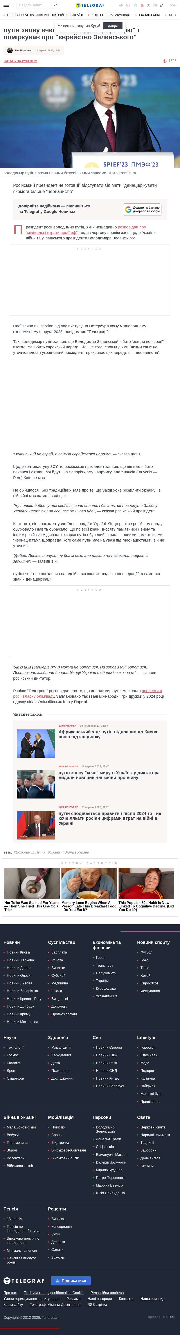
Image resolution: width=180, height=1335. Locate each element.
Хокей (145, 975)
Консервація (61, 1226)
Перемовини (17, 1142)
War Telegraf (68, 766)
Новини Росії (106, 1063)
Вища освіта (61, 999)
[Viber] (128, 5)
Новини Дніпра (19, 968)
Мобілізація (61, 1117)
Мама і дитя (61, 1047)
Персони (102, 1117)
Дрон (11, 1071)
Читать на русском (20, 61)
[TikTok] (161, 5)
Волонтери (16, 1158)
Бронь (56, 1135)
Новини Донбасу (20, 1006)
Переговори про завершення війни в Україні (45, 15)
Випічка (57, 1219)
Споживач (148, 1055)
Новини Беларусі (110, 1086)
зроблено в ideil (162, 1317)
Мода (144, 1063)
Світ (97, 1037)
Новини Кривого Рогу (24, 999)
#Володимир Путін (29, 852)
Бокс (144, 960)
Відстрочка (60, 1142)
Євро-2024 (149, 983)
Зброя (12, 1150)
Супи (55, 1234)
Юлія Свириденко (110, 1193)
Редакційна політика (107, 1293)
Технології (15, 1047)
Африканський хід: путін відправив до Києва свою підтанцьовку (108, 734)
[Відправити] (55, 5)
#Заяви (54, 852)
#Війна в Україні (76, 852)
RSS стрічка (97, 1304)
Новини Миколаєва (22, 1022)
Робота (57, 960)
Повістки (58, 1127)
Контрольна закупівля (111, 15)
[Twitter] (149, 5)
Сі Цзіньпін (105, 1147)
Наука (10, 1037)
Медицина (59, 983)
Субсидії (58, 975)
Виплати (58, 968)
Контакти (126, 1299)
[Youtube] (142, 5)
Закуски (57, 1257)
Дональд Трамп (108, 1139)
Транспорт (104, 965)
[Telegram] (135, 5)
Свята (143, 1117)
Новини (12, 942)
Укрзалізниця (106, 996)
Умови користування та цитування (31, 1299)
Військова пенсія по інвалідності (23, 1240)
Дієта (55, 1063)
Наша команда (152, 1299)
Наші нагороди (100, 1299)
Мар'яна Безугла (109, 1185)
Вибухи (13, 1135)
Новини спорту (153, 942)
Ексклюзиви (149, 15)
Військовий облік (65, 1158)
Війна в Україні (20, 1117)
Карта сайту (13, 1304)
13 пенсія (14, 1219)
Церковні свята (153, 1127)
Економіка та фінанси (107, 945)
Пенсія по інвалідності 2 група (23, 1229)
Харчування (61, 1055)
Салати (57, 1249)
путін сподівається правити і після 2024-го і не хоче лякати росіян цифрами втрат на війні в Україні (110, 818)
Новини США (107, 1055)
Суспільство (61, 942)
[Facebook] (121, 5)
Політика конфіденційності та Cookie (54, 1293)
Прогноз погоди (64, 1014)
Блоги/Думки (67, 725)
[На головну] (90, 5)
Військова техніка (21, 1166)
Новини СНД (106, 1071)
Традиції (147, 1142)
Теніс (144, 968)
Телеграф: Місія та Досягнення (55, 1304)
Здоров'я (58, 1037)
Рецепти (57, 1209)
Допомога (59, 1006)
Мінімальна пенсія (22, 1250)
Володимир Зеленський (105, 1129)
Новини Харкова (20, 960)
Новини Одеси (19, 975)
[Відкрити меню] (6, 5)
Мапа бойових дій (21, 1127)
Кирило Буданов (109, 1170)
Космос (13, 1055)
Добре (113, 26)
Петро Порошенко (111, 1178)
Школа (56, 991)
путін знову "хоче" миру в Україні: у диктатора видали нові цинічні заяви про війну (109, 775)
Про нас (10, 1293)
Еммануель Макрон (112, 1155)
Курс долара (106, 988)
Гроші (100, 957)
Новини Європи (109, 1047)
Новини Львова (19, 983)
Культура (147, 1078)
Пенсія (11, 1209)
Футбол (146, 952)
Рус (173, 5)
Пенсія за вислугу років (21, 1260)
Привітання (149, 1101)
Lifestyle (146, 1037)
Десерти (58, 1242)
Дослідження (62, 1078)
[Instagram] (155, 5)
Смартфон (15, 1078)
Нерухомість (106, 973)
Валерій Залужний (111, 1162)
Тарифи (102, 981)
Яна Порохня (23, 50)
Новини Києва (18, 952)
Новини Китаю (107, 1078)
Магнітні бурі (150, 1094)
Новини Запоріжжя (22, 991)
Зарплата (59, 952)
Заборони (148, 1150)
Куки (95, 26)
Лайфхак (147, 1086)
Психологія (60, 1071)
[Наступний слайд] (175, 15)
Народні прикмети (155, 1135)
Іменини (147, 1166)
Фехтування (150, 991)
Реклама (74, 1299)
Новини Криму (18, 1014)
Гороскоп (147, 1047)
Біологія (13, 1063)
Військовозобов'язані (68, 1150)
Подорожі (148, 1071)
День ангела (150, 1158)
